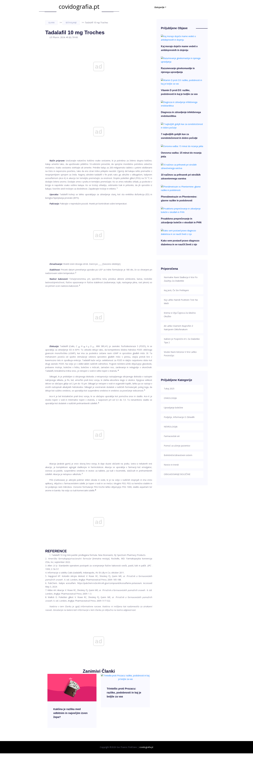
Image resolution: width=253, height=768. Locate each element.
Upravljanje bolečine (173, 407)
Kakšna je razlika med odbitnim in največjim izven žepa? (70, 713)
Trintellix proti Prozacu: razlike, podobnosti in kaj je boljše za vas (124, 692)
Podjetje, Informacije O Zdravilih (179, 417)
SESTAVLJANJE (71, 22)
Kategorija (159, 7)
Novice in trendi (171, 464)
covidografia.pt (79, 6)
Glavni (51, 22)
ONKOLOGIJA (170, 398)
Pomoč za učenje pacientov (177, 445)
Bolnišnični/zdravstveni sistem (178, 455)
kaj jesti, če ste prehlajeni (176, 290)
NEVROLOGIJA (170, 426)
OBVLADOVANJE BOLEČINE (177, 474)
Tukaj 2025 (169, 388)
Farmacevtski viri (172, 436)
